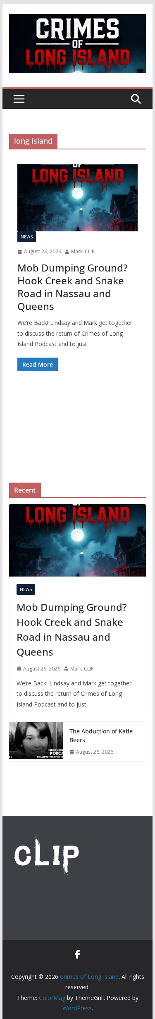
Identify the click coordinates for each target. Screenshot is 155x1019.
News (27, 237)
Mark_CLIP (83, 251)
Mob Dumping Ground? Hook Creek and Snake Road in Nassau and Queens (72, 287)
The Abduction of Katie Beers (101, 735)
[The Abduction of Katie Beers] (36, 742)
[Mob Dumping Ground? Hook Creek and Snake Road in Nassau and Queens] (77, 197)
